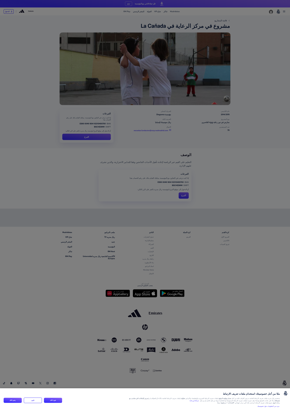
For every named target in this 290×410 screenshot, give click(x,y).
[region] (145, 399)
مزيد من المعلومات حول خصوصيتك (268, 406)
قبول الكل (53, 400)
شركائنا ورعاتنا (194, 401)
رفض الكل (13, 400)
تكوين (32, 400)
